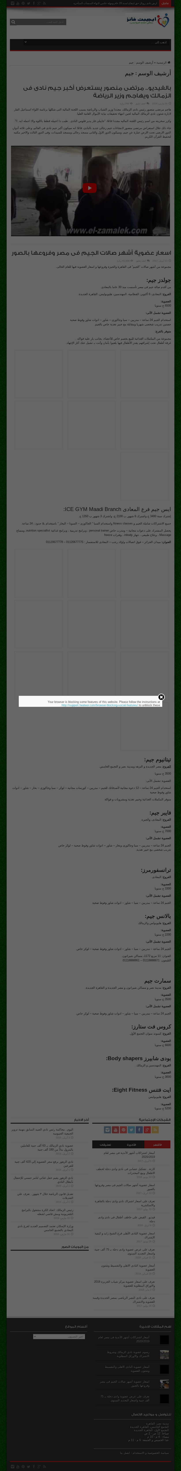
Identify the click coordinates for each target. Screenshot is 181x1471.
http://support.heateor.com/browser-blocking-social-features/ (100, 705)
